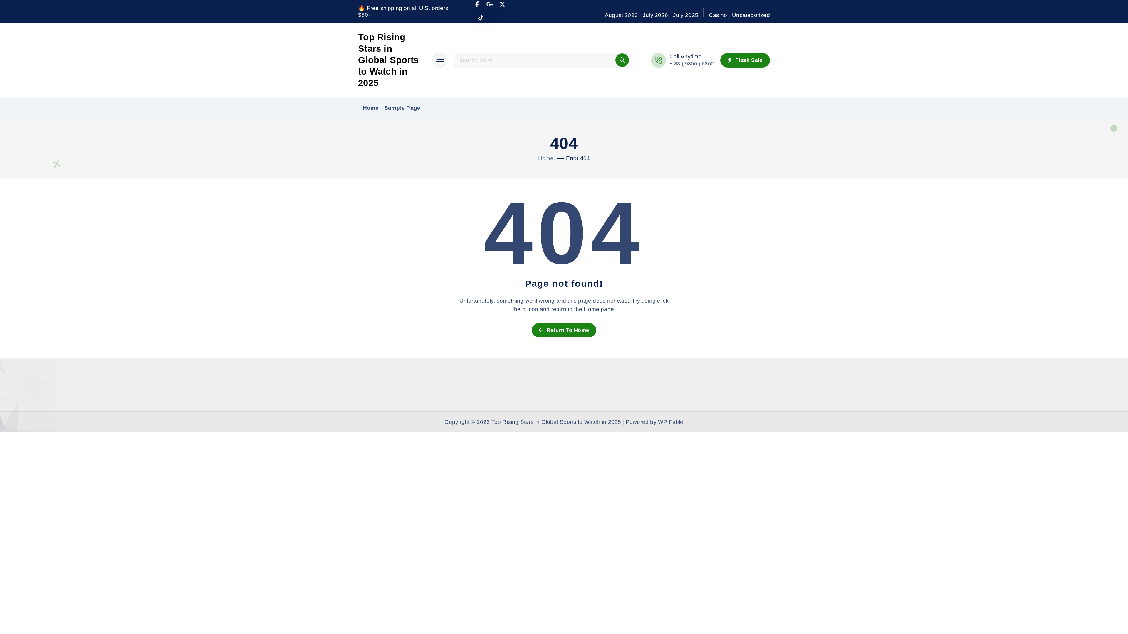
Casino (718, 15)
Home (371, 108)
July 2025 (685, 15)
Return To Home (567, 330)
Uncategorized (751, 15)
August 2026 (621, 15)
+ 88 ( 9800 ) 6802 (691, 64)
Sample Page (402, 108)
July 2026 (655, 15)
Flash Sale (748, 60)
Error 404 (578, 158)
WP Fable (671, 422)
